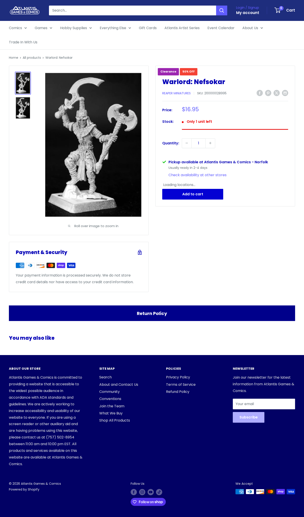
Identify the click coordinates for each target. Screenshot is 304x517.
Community (109, 391)
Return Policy (152, 313)
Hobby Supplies (73, 27)
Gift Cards (148, 27)
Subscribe (248, 417)
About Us (250, 27)
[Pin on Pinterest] (268, 92)
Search (105, 377)
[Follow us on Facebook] (134, 492)
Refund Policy (177, 391)
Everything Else (113, 27)
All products (32, 57)
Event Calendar (221, 27)
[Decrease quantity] (186, 143)
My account (247, 12)
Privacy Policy (178, 377)
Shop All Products (114, 420)
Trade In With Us (23, 42)
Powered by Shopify (24, 489)
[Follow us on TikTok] (159, 492)
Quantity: (170, 142)
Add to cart (192, 194)
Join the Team (111, 406)
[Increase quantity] (210, 143)
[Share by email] (285, 92)
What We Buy (111, 413)
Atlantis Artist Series (182, 27)
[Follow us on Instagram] (142, 492)
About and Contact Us (118, 384)
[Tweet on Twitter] (277, 92)
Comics (15, 27)
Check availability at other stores (197, 174)
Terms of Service (181, 384)
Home (13, 57)
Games (41, 27)
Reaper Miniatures (176, 93)
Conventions (110, 398)
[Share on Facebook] (260, 92)
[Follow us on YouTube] (151, 492)
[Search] (221, 10)
